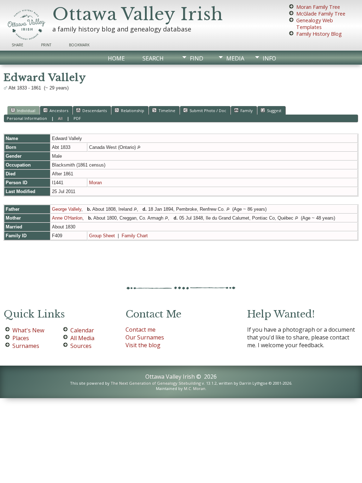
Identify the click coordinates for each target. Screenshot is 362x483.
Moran (95, 182)
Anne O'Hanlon (67, 218)
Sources (81, 346)
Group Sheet (102, 235)
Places (20, 338)
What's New (28, 330)
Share (17, 44)
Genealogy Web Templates (314, 23)
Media (235, 58)
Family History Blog (319, 33)
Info (269, 58)
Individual (26, 110)
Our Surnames (144, 337)
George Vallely (66, 209)
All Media (82, 338)
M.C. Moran (194, 388)
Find (196, 58)
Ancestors (58, 110)
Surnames (25, 346)
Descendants (94, 110)
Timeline (166, 110)
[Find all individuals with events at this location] (138, 147)
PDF (77, 118)
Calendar (82, 330)
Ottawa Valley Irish (137, 14)
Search (153, 58)
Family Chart (135, 235)
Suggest (274, 110)
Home (116, 58)
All (60, 118)
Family (246, 110)
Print (46, 44)
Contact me (140, 329)
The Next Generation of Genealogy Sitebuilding (156, 383)
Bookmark (79, 44)
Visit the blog (142, 345)
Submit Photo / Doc (207, 110)
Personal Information (27, 118)
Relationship (132, 110)
